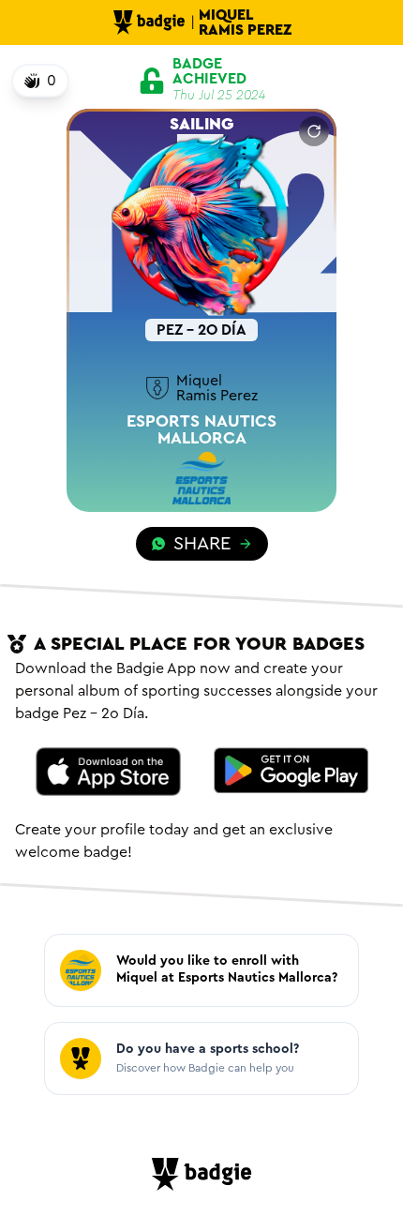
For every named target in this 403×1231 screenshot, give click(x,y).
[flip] (314, 131)
